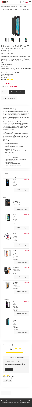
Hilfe (18, 402)
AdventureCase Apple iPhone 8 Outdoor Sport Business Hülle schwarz (16, 202)
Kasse (15, 400)
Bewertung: (3, 79)
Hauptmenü (4, 400)
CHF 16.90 (26, 179)
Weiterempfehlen (9, 98)
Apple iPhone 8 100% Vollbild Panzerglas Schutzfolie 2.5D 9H (15, 306)
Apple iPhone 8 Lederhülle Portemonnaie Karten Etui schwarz (16, 270)
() (6, 380)
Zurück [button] (6, 393)
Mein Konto (20, 400)
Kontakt (14, 402)
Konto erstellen (27, 400)
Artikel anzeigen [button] (22, 190)
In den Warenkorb (17, 91)
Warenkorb (10, 400)
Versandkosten (13, 86)
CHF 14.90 (26, 250)
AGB (10, 402)
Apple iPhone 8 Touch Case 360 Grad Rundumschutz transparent (16, 285)
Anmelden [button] (9, 369)
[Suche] (21, 2)
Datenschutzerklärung (25, 402)
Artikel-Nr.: (3, 53)
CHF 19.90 (26, 200)
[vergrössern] (16, 26)
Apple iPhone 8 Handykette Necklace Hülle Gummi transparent (15, 238)
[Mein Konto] (23, 2)
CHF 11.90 (26, 214)
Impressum (5, 402)
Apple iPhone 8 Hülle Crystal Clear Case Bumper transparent (15, 255)
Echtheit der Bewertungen (16, 357)
